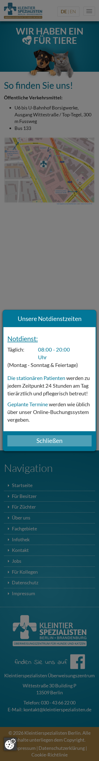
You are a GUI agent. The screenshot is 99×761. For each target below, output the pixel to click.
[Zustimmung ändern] (10, 744)
